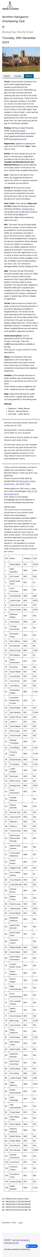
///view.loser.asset (17, 131)
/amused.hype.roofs (18, 139)
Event (20, 1223)
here (10, 350)
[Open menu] (3, 27)
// (9, 139)
